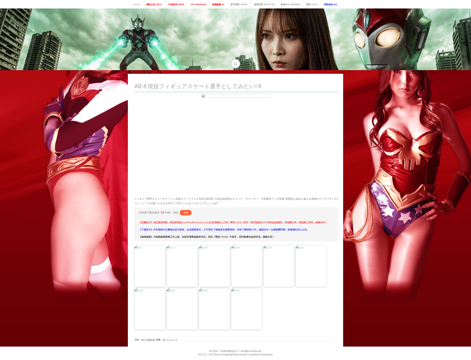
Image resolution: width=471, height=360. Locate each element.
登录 (185, 212)
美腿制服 (150, 339)
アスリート (172, 339)
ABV (143, 339)
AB (164, 339)
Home (136, 4)
